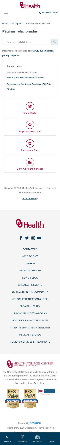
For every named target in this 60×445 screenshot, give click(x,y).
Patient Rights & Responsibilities (30, 327)
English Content (50, 12)
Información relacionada (38, 23)
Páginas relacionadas (20, 31)
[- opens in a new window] (30, 364)
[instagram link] (33, 238)
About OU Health (30, 270)
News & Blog (30, 277)
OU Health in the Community (30, 292)
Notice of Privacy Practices (30, 320)
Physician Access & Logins (30, 313)
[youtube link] (39, 238)
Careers (30, 263)
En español (17, 23)
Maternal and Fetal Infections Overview (25, 77)
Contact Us (30, 249)
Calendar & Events (30, 285)
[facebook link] (21, 238)
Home (5, 23)
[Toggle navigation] (6, 15)
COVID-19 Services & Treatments (30, 341)
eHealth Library (30, 306)
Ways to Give (30, 256)
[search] (27, 42)
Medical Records (30, 334)
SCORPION (35, 423)
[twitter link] (27, 238)
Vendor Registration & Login (30, 299)
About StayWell (29, 198)
